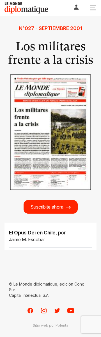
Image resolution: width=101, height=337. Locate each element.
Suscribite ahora (47, 207)
